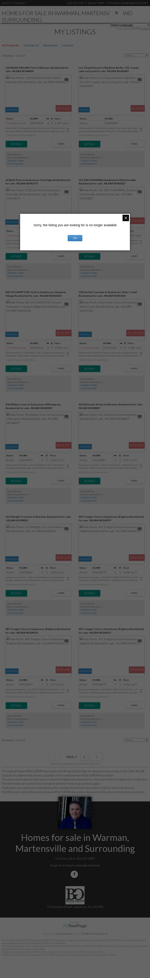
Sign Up (20, 3)
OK (75, 238)
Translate (144, 28)
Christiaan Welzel (64, 933)
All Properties (10, 45)
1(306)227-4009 (15, 160)
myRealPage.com (75, 926)
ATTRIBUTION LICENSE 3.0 (94, 933)
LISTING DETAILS (16, 144)
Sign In (6, 3)
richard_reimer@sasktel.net (82, 865)
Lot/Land (67, 45)
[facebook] (75, 874)
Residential (50, 45)
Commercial (31, 45)
